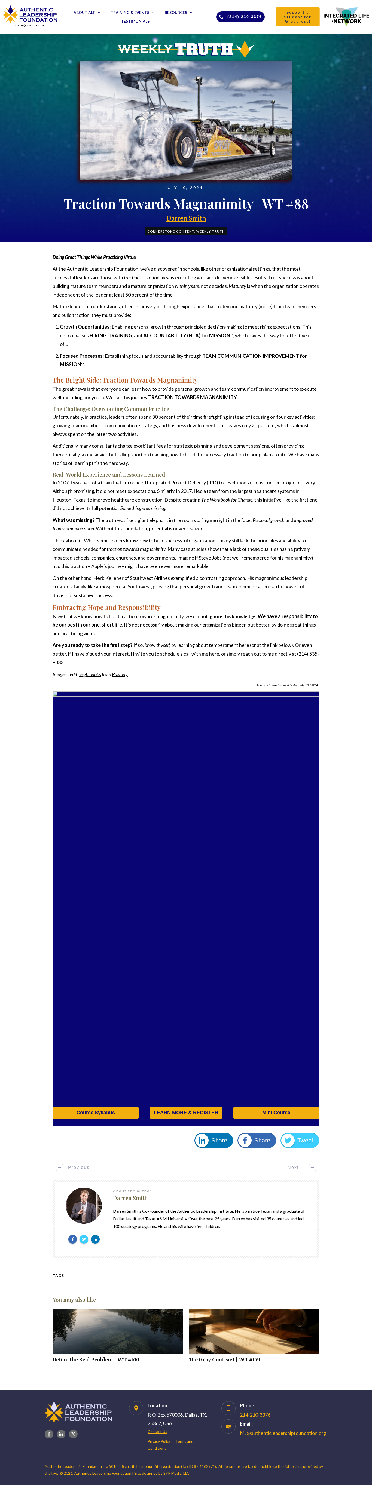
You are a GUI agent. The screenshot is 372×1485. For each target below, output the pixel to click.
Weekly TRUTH (210, 231)
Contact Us (157, 1431)
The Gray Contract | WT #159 (254, 1338)
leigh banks (90, 674)
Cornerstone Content (170, 231)
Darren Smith (186, 218)
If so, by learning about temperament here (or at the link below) (213, 645)
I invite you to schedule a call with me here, (175, 654)
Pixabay (120, 674)
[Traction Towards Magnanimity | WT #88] (186, 120)
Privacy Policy (159, 1441)
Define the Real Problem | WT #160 (118, 1338)
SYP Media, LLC (176, 1473)
